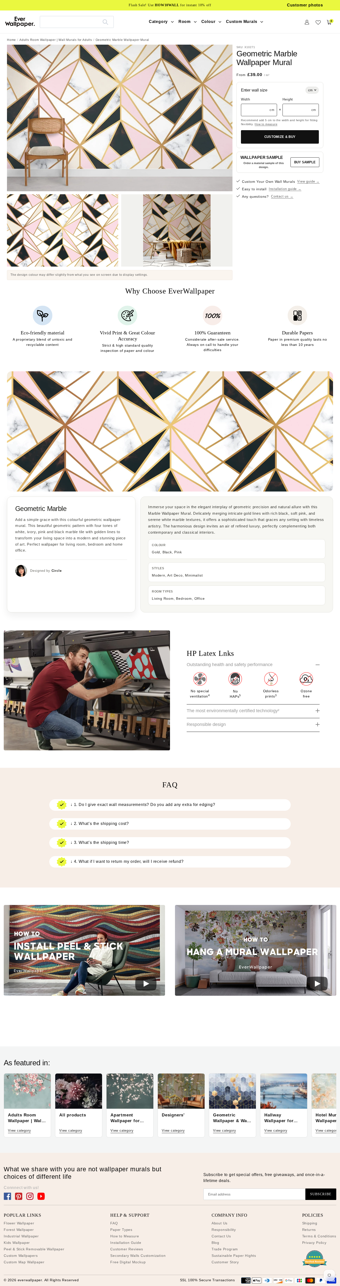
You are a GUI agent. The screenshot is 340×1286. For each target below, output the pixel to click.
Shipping (309, 1223)
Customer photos (305, 5)
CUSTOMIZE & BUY (280, 137)
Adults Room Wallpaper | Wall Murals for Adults (55, 40)
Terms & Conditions (319, 1236)
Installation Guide (125, 1243)
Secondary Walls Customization (138, 1256)
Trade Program (225, 1249)
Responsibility (224, 1230)
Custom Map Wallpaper (24, 1262)
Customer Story (225, 1262)
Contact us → (282, 196)
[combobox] (76, 21)
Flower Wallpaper (19, 1223)
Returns (309, 1230)
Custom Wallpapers (21, 1256)
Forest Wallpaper (19, 1230)
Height (288, 99)
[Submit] (105, 22)
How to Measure (124, 1236)
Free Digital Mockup (128, 1262)
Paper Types (121, 1230)
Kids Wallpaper (17, 1243)
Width (245, 99)
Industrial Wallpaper (21, 1236)
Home (11, 40)
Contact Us (221, 1236)
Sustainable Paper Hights (234, 1256)
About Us (219, 1223)
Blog (215, 1243)
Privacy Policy (314, 1243)
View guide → (308, 181)
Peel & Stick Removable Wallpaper (34, 1249)
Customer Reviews (126, 1249)
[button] (84, 951)
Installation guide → (285, 189)
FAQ (114, 1223)
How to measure (266, 124)
